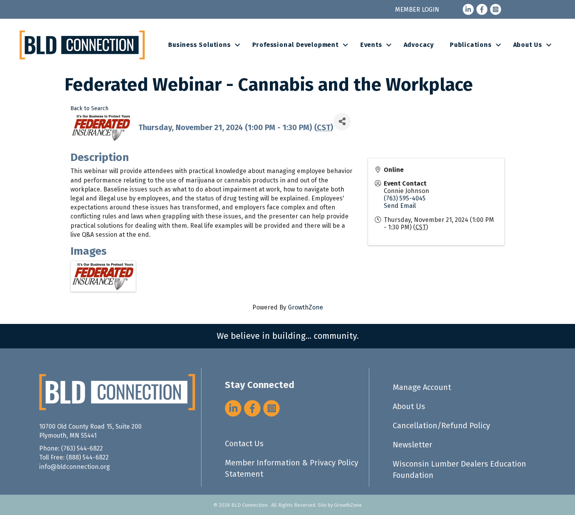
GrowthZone (305, 307)
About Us (527, 44)
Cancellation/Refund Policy (441, 425)
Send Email (400, 205)
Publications (471, 44)
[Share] (342, 122)
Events (371, 44)
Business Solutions (199, 44)
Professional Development (295, 44)
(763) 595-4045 (405, 198)
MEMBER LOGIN (417, 9)
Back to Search (89, 108)
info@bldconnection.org (74, 466)
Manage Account (422, 387)
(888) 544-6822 (87, 457)
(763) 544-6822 (82, 448)
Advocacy (419, 44)
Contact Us (244, 443)
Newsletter (412, 444)
